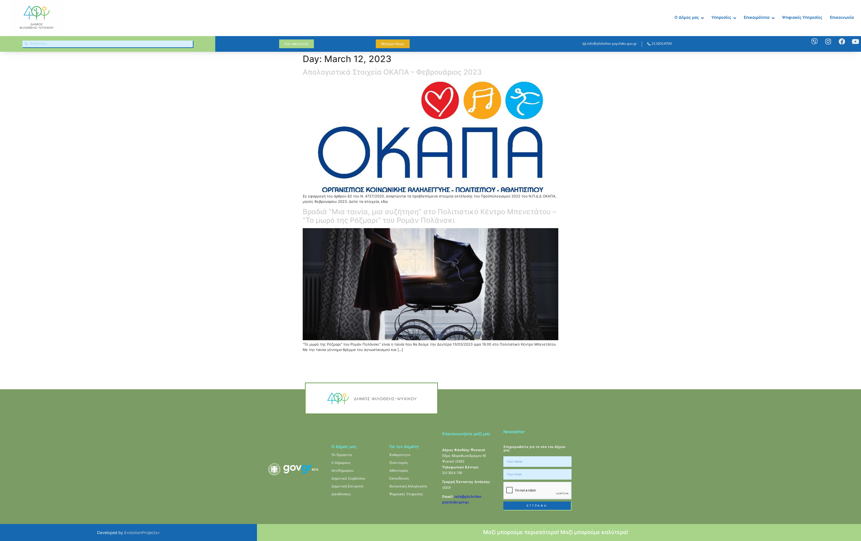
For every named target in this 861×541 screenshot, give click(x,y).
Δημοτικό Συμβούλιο (348, 478)
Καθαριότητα (399, 454)
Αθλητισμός (398, 470)
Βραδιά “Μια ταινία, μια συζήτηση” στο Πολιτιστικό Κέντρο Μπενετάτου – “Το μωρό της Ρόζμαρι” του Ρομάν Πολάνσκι (429, 216)
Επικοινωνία (842, 18)
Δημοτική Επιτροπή (347, 486)
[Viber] (814, 41)
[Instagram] (828, 41)
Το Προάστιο (341, 454)
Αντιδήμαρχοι (342, 470)
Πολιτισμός (398, 462)
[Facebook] (842, 41)
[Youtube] (855, 41)
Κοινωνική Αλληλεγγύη (408, 486)
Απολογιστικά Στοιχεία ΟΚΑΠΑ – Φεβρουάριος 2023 (392, 72)
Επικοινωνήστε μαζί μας (466, 433)
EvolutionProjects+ (142, 532)
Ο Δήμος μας (686, 18)
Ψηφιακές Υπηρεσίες (802, 18)
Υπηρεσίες (721, 18)
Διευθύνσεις (341, 494)
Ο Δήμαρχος (341, 462)
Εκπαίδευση (399, 478)
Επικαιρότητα (757, 18)
